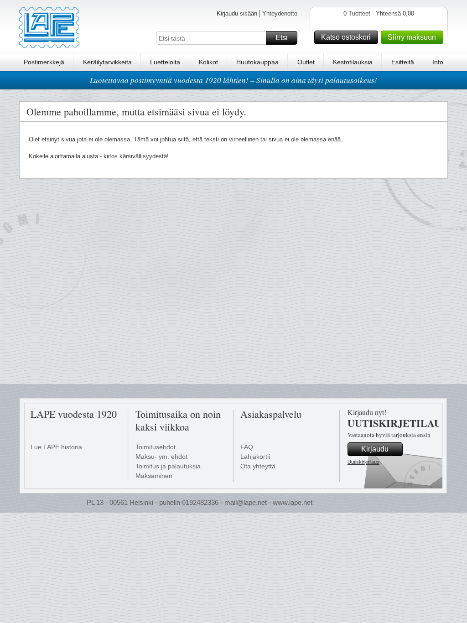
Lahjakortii (255, 456)
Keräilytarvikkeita (107, 62)
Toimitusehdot (155, 447)
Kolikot (208, 62)
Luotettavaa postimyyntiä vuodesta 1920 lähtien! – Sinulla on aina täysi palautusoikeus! (233, 80)
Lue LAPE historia (56, 447)
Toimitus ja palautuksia (168, 466)
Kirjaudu (375, 449)
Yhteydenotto (279, 13)
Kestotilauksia (353, 62)
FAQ (246, 447)
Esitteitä (402, 62)
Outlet (306, 62)
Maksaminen (153, 475)
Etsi (281, 38)
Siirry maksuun (412, 37)
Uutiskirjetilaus (363, 462)
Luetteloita (165, 62)
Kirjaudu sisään (237, 13)
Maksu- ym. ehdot (161, 456)
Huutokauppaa (257, 62)
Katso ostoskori (346, 37)
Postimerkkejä (44, 62)
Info (437, 62)
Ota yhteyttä (257, 466)
